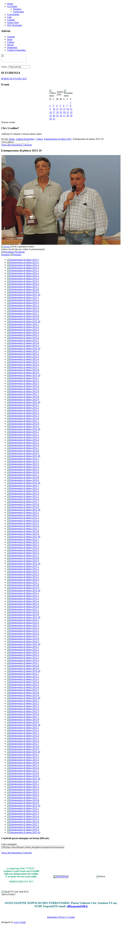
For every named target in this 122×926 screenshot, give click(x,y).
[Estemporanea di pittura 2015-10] (23, 294)
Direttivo (17, 9)
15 (71, 109)
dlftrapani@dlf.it (77, 906)
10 (54, 109)
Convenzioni (13, 14)
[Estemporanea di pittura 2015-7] (23, 286)
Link (9, 17)
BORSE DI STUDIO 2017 (14, 78)
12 (61, 109)
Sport (9, 39)
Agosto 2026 (60, 93)
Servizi (10, 44)
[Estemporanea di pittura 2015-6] (23, 284)
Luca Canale (20, 922)
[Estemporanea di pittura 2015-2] (23, 265)
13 (64, 109)
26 (61, 115)
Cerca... (4, 66)
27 (64, 115)
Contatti (11, 20)
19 (61, 112)
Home (10, 3)
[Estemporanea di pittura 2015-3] (23, 267)
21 (68, 112)
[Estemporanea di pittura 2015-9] (23, 292)
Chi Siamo (12, 6)
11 (57, 109)
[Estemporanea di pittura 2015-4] (23, 278)
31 (54, 119)
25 (57, 115)
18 (57, 112)
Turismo (11, 36)
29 (71, 115)
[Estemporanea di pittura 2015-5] (23, 281)
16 (50, 112)
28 (68, 115)
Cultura (10, 42)
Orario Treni (13, 22)
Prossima (5, 254)
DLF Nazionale (14, 25)
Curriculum (18, 11)
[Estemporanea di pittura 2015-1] (23, 259)
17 (54, 112)
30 (50, 119)
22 (71, 112)
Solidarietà (12, 47)
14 (68, 109)
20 (64, 112)
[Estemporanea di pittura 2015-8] (23, 289)
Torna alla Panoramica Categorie (16, 145)
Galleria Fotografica (16, 50)
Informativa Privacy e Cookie (61, 917)
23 (50, 115)
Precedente (19, 252)
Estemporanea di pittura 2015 (58, 139)
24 (54, 115)
